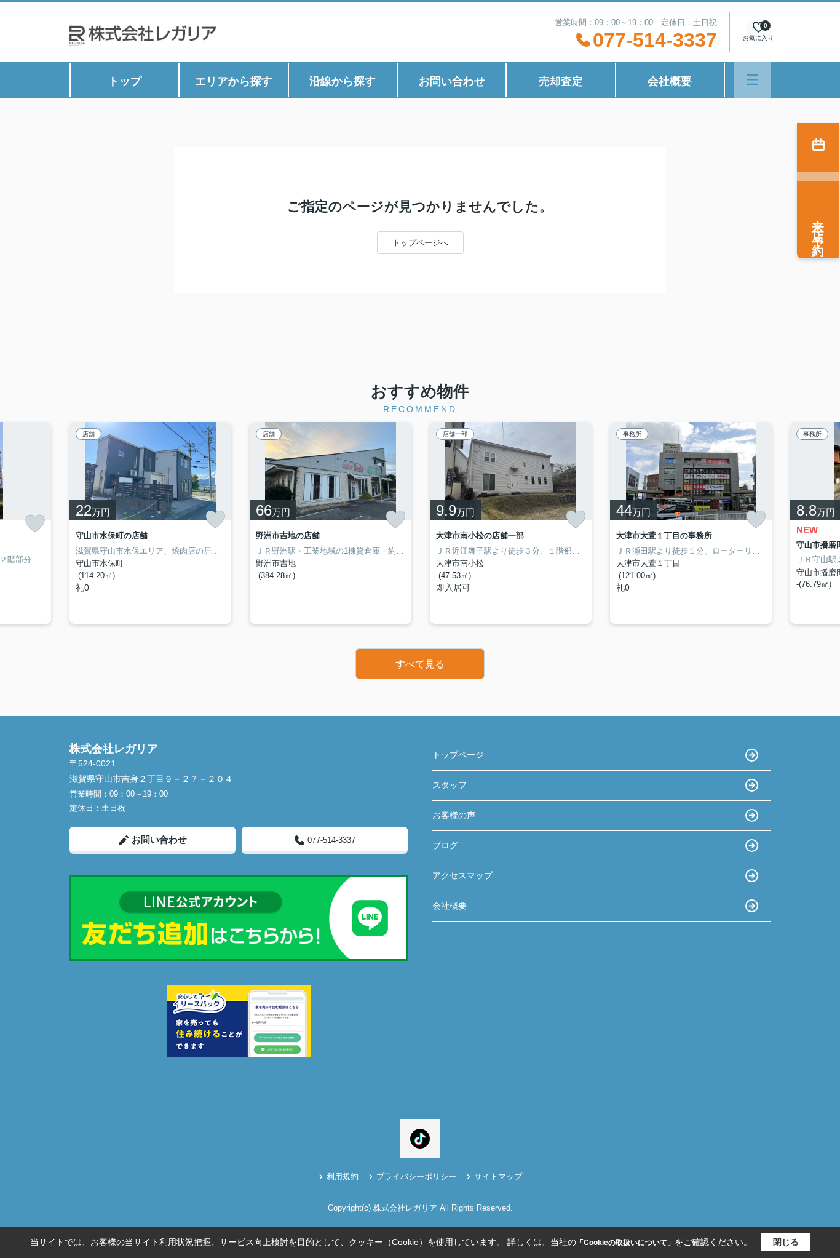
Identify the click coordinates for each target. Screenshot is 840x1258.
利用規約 (343, 1176)
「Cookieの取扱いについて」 (625, 1242)
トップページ (458, 755)
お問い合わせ (452, 81)
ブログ (445, 845)
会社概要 (670, 81)
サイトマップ (498, 1176)
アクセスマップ (462, 875)
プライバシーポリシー (416, 1176)
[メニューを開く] (752, 80)
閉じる (786, 1242)
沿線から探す (342, 81)
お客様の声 (453, 815)
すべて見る (420, 664)
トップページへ (420, 242)
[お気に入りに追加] (35, 524)
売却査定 (561, 81)
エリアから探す (233, 81)
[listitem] (150, 523)
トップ (124, 81)
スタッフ (449, 785)
